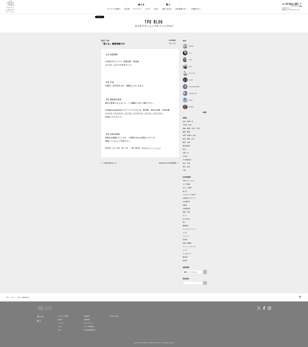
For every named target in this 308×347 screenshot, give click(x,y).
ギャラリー (137, 9)
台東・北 (186, 153)
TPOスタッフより (188, 181)
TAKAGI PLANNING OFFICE (151, 342)
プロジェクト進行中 (189, 195)
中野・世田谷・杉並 (189, 135)
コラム (185, 232)
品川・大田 (186, 163)
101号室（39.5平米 (113, 65)
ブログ (147, 9)
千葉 (184, 170)
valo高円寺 (186, 201)
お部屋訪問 (186, 208)
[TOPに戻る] (300, 297)
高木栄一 (186, 257)
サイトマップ (88, 323)
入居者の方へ (196, 9)
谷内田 (185, 239)
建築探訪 (186, 226)
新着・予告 (172, 43)
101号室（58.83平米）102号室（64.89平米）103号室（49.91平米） (134, 113)
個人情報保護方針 (89, 330)
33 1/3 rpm (186, 219)
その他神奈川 (187, 160)
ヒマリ (185, 250)
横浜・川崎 (186, 142)
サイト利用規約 (89, 326)
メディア (186, 236)
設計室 (127, 9)
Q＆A (156, 9)
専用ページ (285, 9)
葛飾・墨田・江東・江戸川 (191, 128)
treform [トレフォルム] (151, 148)
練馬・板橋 (186, 132)
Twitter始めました (110, 163)
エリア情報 (186, 184)
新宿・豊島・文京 (188, 139)
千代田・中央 (187, 125)
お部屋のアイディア (189, 198)
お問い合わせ (167, 9)
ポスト (100, 17)
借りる (141, 4)
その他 (185, 156)
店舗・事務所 (187, 243)
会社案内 (87, 316)
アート (185, 215)
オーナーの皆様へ (114, 9)
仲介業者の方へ (181, 9)
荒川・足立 (186, 167)
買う (168, 4)
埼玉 (184, 149)
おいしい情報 (187, 188)
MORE (205, 112)
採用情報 (87, 319)
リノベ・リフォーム (189, 246)
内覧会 (185, 205)
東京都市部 (186, 146)
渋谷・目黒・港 (188, 121)
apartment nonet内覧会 (167, 163)
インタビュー (187, 253)
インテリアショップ (189, 229)
